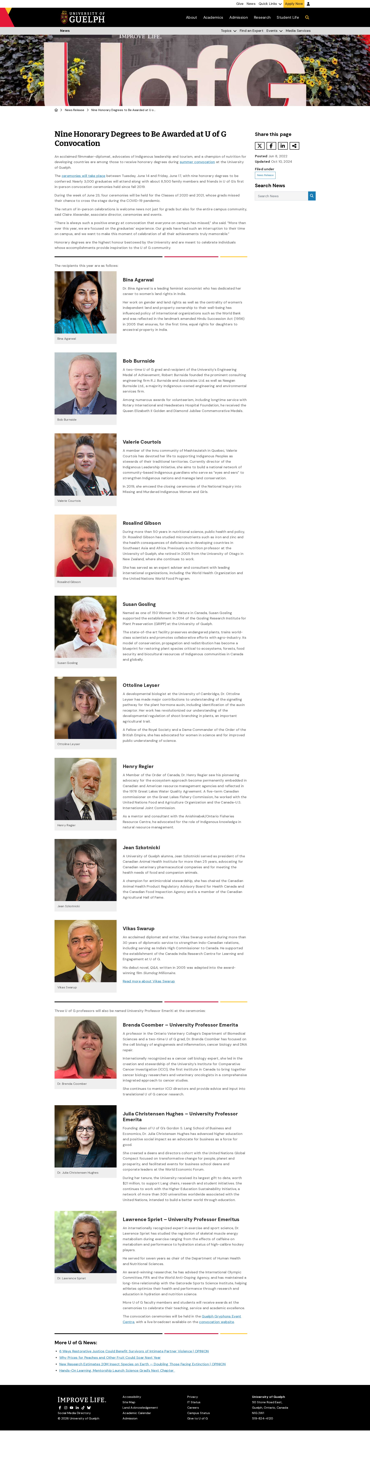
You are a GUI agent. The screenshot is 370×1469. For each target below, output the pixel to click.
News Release (74, 110)
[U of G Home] (56, 110)
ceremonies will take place (83, 176)
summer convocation (197, 162)
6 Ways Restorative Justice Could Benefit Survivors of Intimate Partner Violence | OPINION (134, 1351)
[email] (294, 146)
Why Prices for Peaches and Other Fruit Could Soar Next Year (110, 1357)
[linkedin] (283, 146)
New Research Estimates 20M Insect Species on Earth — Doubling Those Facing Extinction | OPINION (142, 1364)
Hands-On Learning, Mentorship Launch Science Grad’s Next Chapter (117, 1370)
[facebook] (271, 146)
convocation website (216, 1322)
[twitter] (260, 146)
